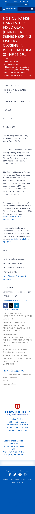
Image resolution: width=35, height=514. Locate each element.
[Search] (26, 4)
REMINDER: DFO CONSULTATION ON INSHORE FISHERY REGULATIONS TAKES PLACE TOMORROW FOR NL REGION (17, 340)
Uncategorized (9, 384)
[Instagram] (25, 474)
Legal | (29, 480)
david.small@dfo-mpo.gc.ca (15, 300)
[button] (5, 305)
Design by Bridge (17, 482)
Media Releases (10, 378)
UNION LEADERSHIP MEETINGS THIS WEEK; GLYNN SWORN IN (17, 316)
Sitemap (23, 480)
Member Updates (10, 381)
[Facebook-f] (9, 474)
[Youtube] (20, 474)
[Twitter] (15, 474)
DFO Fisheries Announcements (17, 374)
